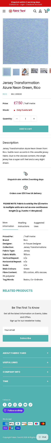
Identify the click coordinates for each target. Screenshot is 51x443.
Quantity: (7, 118)
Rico (5, 94)
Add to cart (25, 128)
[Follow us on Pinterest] (20, 405)
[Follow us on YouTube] (25, 405)
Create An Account (34, 4)
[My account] (40, 11)
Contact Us (13, 4)
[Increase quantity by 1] (34, 119)
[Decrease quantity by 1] (17, 119)
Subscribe (25, 338)
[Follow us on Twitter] (10, 405)
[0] (46, 11)
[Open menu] (4, 11)
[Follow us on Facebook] (5, 405)
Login (22, 4)
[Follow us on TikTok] (30, 405)
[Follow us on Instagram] (15, 405)
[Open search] (34, 11)
